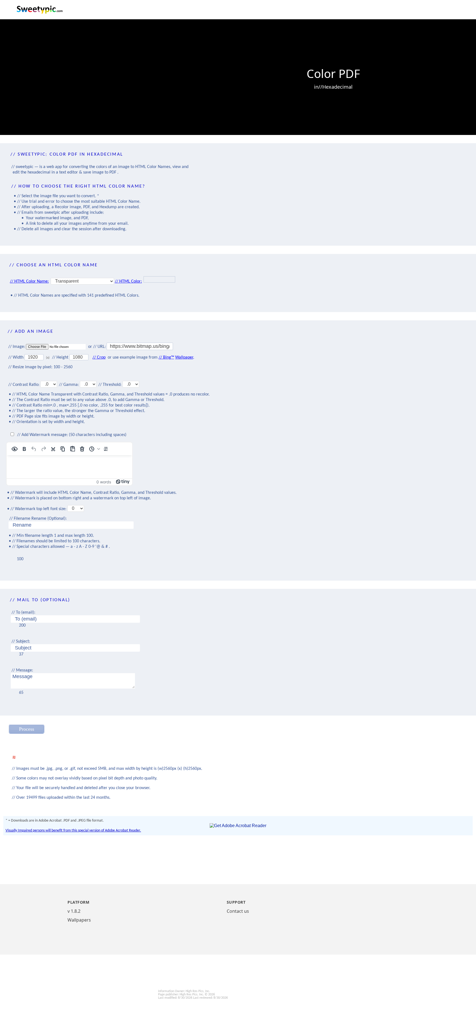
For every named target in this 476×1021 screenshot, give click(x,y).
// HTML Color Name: (29, 281)
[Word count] (105, 449)
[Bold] (24, 449)
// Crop (99, 357)
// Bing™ (166, 357)
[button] (94, 449)
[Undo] (34, 449)
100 (20, 559)
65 (21, 692)
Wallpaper (184, 357)
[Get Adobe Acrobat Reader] (238, 825)
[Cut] (53, 449)
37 (21, 654)
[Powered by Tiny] (123, 481)
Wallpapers (79, 920)
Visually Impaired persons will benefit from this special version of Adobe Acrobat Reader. (73, 830)
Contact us (238, 911)
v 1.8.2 (73, 911)
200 (22, 625)
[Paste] (72, 449)
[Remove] (82, 449)
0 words (103, 482)
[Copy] (62, 449)
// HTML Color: (128, 281)
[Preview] (14, 449)
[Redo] (43, 449)
